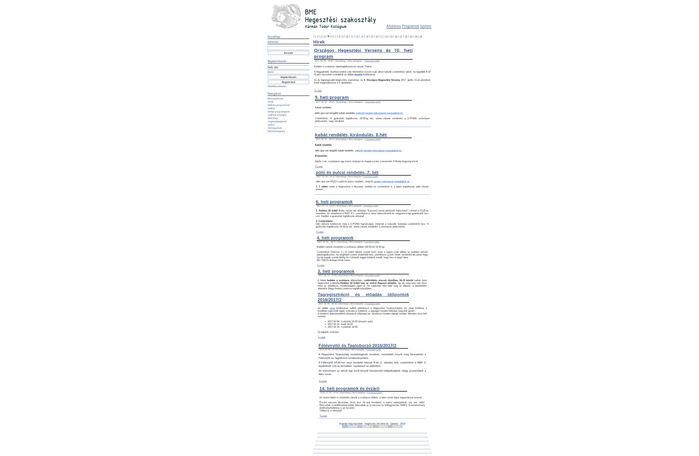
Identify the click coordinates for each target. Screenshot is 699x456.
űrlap (333, 308)
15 (371, 36)
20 (396, 36)
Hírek (270, 101)
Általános (393, 26)
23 (411, 36)
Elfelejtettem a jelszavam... (277, 86)
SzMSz (271, 124)
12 (357, 36)
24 (416, 36)
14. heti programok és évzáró (349, 388)
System (425, 26)
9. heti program (332, 97)
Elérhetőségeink (276, 131)
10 (347, 36)
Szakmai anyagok (277, 114)
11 (352, 36)
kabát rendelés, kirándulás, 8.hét (351, 135)
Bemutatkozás (275, 98)
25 (421, 36)
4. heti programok (335, 237)
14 (367, 36)
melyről (360, 113)
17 (381, 36)
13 (362, 36)
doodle (358, 74)
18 (386, 36)
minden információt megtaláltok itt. (384, 113)
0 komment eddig (372, 61)
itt (388, 254)
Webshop (273, 118)
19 (391, 36)
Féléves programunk (279, 105)
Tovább (318, 91)
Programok (410, 26)
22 (406, 36)
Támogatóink (275, 128)
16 (376, 36)
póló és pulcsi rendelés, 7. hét (347, 172)
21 (401, 36)
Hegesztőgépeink (277, 121)
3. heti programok (336, 271)
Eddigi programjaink (279, 111)
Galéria (271, 108)
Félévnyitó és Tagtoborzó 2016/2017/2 (357, 345)
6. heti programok (334, 201)
